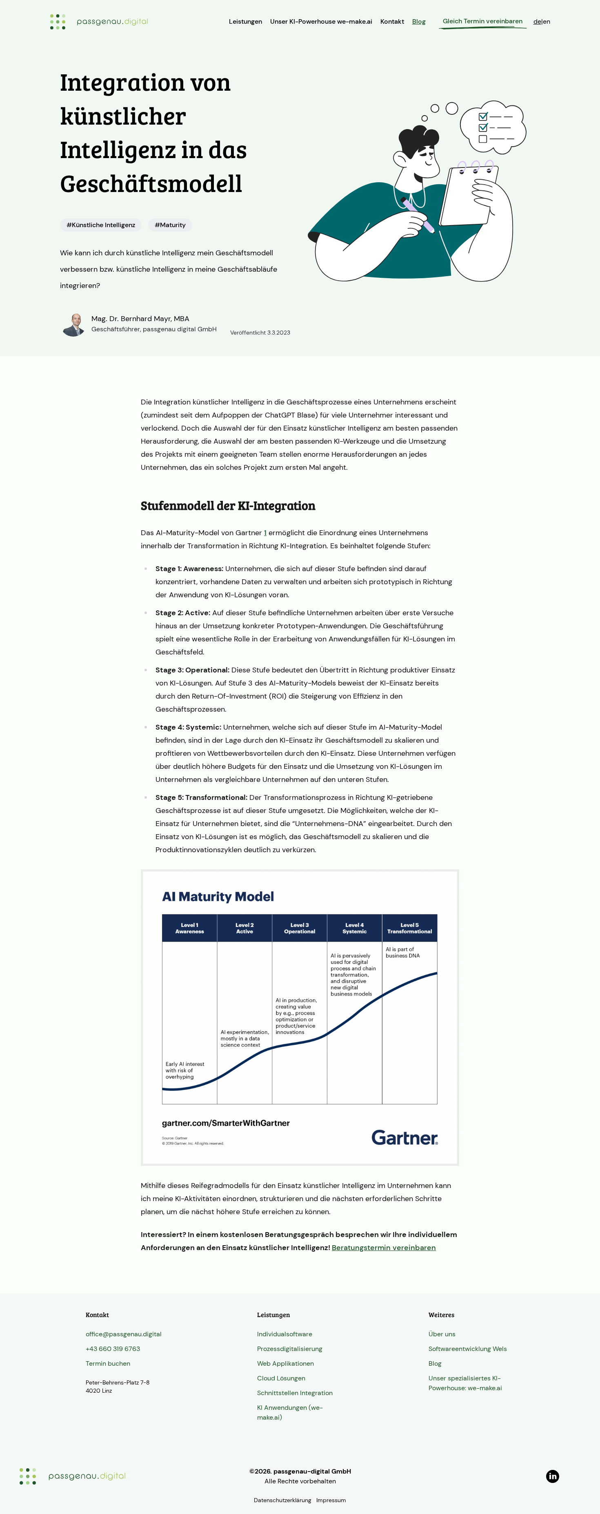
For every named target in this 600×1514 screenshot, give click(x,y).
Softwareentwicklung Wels (468, 1348)
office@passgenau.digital (124, 1334)
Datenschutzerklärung (282, 1500)
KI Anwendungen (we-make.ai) (290, 1412)
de (537, 21)
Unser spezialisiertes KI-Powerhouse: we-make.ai (465, 1383)
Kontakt (392, 21)
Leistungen (245, 21)
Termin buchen (108, 1363)
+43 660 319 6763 (113, 1348)
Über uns (442, 1334)
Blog (419, 21)
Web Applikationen (285, 1363)
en (546, 21)
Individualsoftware (284, 1334)
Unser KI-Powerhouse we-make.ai (321, 21)
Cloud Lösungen (281, 1378)
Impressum (331, 1500)
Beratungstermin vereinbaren (384, 1248)
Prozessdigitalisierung (289, 1348)
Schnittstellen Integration (295, 1393)
